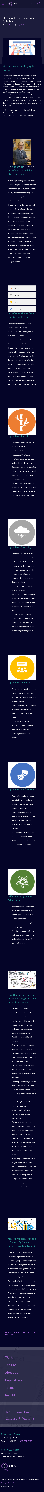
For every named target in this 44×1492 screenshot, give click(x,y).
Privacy (3, 1483)
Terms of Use (12, 1483)
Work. (9, 1357)
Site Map (21, 1483)
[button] (3, 3)
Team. (9, 1387)
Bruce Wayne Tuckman (19, 184)
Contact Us (35, 4)
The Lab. (11, 1365)
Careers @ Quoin (18, 1419)
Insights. (11, 1395)
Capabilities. (14, 1380)
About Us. (12, 1372)
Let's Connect (15, 1412)
